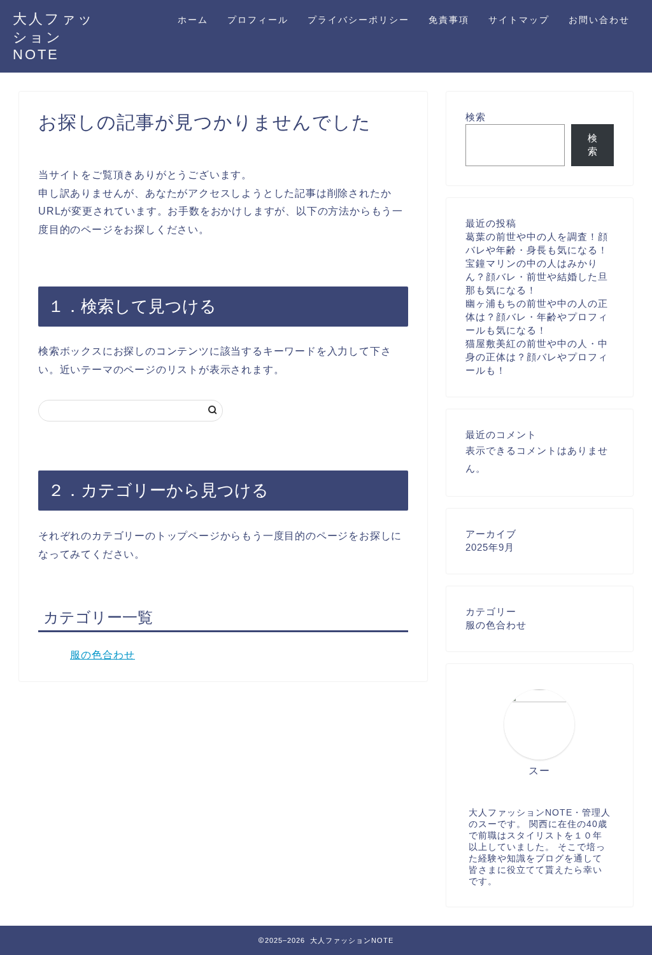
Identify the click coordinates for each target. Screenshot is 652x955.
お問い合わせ (599, 20)
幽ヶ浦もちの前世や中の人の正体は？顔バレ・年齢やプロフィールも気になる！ (536, 317)
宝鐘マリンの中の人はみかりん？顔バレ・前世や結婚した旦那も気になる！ (536, 276)
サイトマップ (518, 20)
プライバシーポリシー (358, 20)
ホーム (193, 20)
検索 (475, 116)
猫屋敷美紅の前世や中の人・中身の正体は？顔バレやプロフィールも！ (536, 357)
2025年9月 (489, 547)
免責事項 (449, 20)
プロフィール (257, 20)
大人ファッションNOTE (53, 36)
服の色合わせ (102, 654)
